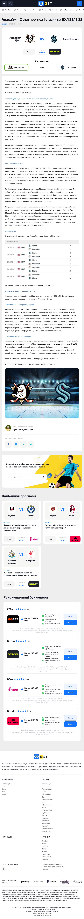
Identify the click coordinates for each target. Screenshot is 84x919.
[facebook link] (4, 869)
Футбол (8, 10)
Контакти (45, 869)
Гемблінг (45, 859)
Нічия (42, 67)
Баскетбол (31, 10)
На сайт (70, 622)
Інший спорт (46, 857)
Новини (46, 837)
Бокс (19, 10)
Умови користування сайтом (52, 867)
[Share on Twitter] (31, 444)
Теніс (44, 10)
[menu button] (4, 3)
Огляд (70, 616)
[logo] (45, 3)
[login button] (79, 3)
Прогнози (7, 837)
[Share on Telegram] (23, 444)
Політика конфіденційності (51, 864)
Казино (46, 779)
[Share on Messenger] (16, 444)
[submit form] (43, 476)
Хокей (54, 10)
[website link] (55, 52)
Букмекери (7, 779)
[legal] (25, 881)
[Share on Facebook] (8, 444)
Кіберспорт (68, 10)
